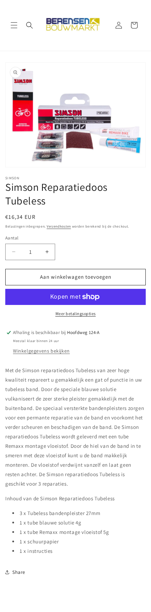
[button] (14, 25)
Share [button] (18, 572)
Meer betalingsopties (75, 313)
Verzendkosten (59, 226)
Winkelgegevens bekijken (41, 351)
